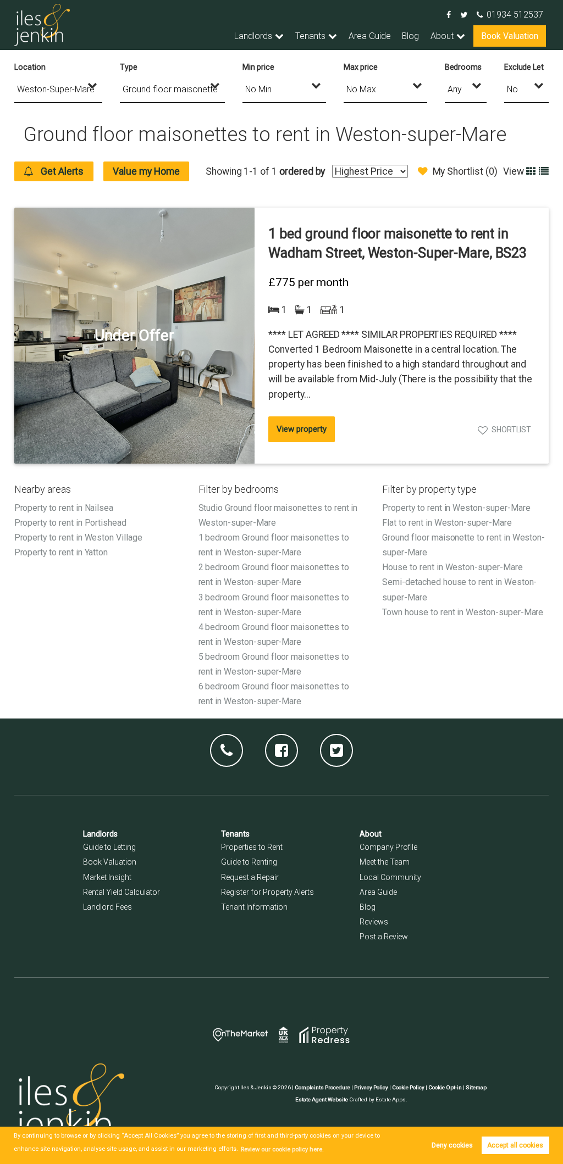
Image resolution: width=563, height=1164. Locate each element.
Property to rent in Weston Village (78, 537)
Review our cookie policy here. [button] (282, 1149)
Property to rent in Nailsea (64, 508)
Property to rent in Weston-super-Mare (456, 508)
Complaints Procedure (322, 1087)
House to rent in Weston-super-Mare (452, 567)
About (442, 36)
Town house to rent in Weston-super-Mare (462, 612)
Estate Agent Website (321, 1099)
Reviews (374, 921)
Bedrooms (463, 67)
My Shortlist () (465, 171)
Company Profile (388, 847)
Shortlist (512, 429)
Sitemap (476, 1087)
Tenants (310, 36)
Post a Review (384, 936)
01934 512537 (515, 14)
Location (30, 67)
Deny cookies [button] (452, 1145)
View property (301, 429)
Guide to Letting (109, 847)
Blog (410, 36)
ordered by (302, 171)
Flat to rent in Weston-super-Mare (446, 522)
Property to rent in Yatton (61, 552)
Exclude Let (524, 67)
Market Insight (107, 877)
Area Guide (370, 36)
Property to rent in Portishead (70, 522)
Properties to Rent (252, 847)
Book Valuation (509, 36)
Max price (361, 67)
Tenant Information (254, 907)
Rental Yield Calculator (121, 892)
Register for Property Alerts (267, 892)
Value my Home (146, 171)
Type (128, 67)
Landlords (253, 36)
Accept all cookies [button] (515, 1145)
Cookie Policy (408, 1087)
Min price (258, 67)
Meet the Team (385, 861)
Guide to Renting (249, 861)
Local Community (390, 877)
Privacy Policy (371, 1087)
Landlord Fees (107, 907)
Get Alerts (61, 171)
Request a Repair (250, 877)
